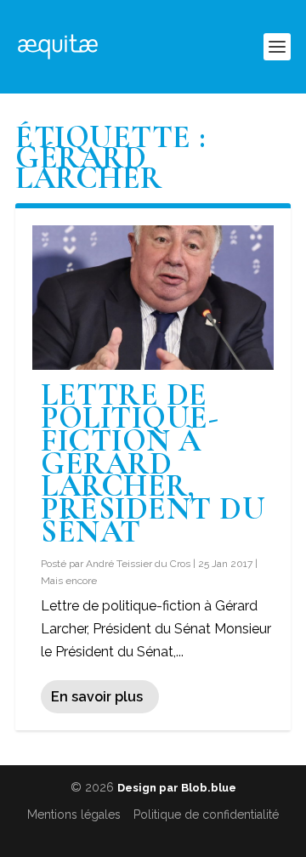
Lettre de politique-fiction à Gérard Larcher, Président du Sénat (153, 463)
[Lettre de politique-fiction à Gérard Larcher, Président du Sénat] (153, 297)
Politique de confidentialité (206, 814)
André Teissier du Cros (138, 564)
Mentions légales (74, 814)
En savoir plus (97, 697)
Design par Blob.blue (176, 787)
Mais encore (69, 581)
